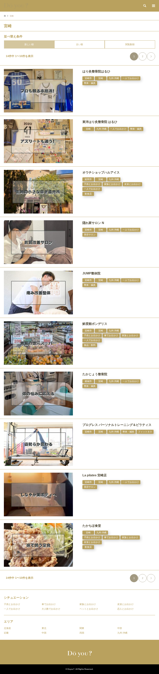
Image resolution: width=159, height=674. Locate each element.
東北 (44, 628)
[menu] (153, 6)
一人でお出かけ (12, 609)
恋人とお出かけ (125, 609)
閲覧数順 (130, 44)
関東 (82, 628)
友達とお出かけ (125, 604)
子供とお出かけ (12, 604)
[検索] (144, 6)
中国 (44, 632)
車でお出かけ (49, 604)
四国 (82, 632)
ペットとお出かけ (89, 609)
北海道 (7, 628)
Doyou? (70, 669)
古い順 (79, 44)
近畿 (6, 632)
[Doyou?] (16, 5)
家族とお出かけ (88, 604)
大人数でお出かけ (51, 609)
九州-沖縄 (122, 632)
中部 (119, 628)
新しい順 (29, 44)
